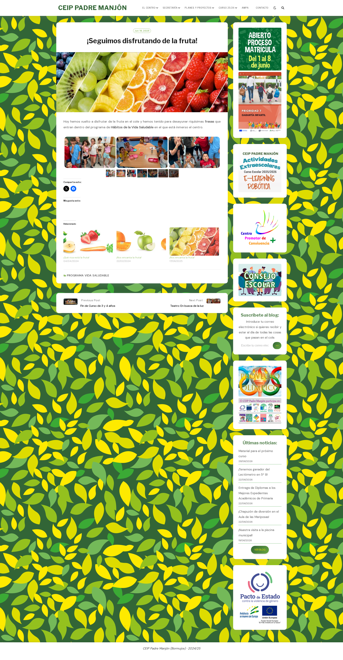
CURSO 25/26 (227, 7)
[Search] (283, 8)
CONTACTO (262, 7)
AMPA (245, 7)
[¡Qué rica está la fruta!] (88, 241)
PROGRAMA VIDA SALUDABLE (88, 275)
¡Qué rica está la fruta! (76, 257)
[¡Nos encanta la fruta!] (141, 241)
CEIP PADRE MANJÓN (92, 8)
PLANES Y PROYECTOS (198, 7)
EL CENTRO (149, 7)
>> (277, 345)
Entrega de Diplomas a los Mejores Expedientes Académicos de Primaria (256, 493)
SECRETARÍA (170, 7)
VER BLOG (259, 549)
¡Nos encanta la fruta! (128, 257)
